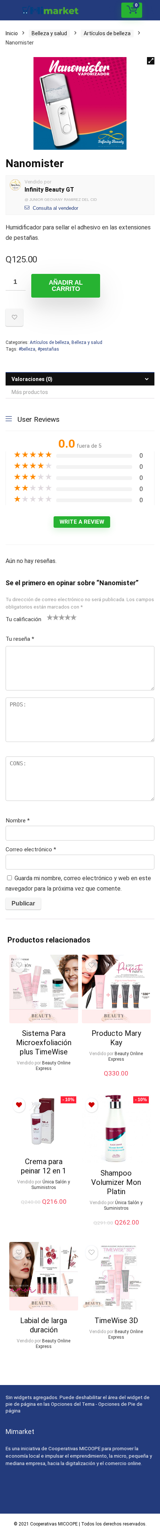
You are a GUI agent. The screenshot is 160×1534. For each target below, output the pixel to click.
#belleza (27, 349)
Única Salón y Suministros (50, 1184)
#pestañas (48, 349)
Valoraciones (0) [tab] (32, 379)
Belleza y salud (49, 33)
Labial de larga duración (43, 1325)
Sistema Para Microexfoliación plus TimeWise (43, 1042)
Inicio (12, 33)
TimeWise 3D (116, 1320)
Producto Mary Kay (116, 1038)
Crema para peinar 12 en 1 (43, 1166)
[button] (150, 60)
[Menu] (9, 10)
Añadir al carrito (66, 285)
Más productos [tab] (30, 392)
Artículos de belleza (107, 33)
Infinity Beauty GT (49, 189)
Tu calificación (23, 619)
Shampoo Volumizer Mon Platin (116, 1182)
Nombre (18, 820)
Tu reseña (20, 639)
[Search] (112, 10)
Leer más (43, 1082)
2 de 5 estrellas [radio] (53, 617)
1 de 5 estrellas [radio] (50, 617)
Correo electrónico (31, 849)
